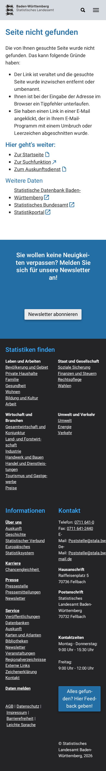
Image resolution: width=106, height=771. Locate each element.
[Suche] (83, 10)
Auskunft (13, 528)
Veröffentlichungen (22, 617)
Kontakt (12, 678)
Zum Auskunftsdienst (37, 169)
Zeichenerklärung (21, 672)
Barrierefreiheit (20, 719)
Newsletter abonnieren (53, 314)
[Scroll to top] (93, 758)
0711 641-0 (84, 522)
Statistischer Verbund (25, 541)
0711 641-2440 (80, 528)
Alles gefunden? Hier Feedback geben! (79, 699)
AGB (9, 706)
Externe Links (17, 666)
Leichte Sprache (21, 725)
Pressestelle (16, 586)
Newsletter (15, 598)
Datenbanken (17, 623)
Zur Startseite (29, 154)
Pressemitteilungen (22, 592)
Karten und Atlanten (23, 635)
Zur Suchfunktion (32, 162)
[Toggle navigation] (96, 10)
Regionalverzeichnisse (25, 660)
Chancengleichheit (22, 570)
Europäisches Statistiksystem (19, 550)
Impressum (17, 713)
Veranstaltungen (20, 653)
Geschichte (15, 534)
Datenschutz (28, 706)
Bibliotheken (16, 641)
